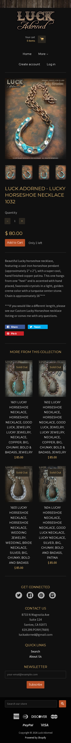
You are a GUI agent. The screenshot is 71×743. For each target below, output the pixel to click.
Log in (51, 64)
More (42, 54)
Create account (29, 64)
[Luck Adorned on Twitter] (18, 596)
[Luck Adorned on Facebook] (30, 596)
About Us (35, 656)
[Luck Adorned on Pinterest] (41, 596)
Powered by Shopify (35, 737)
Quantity (11, 212)
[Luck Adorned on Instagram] (52, 596)
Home (27, 54)
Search (35, 651)
